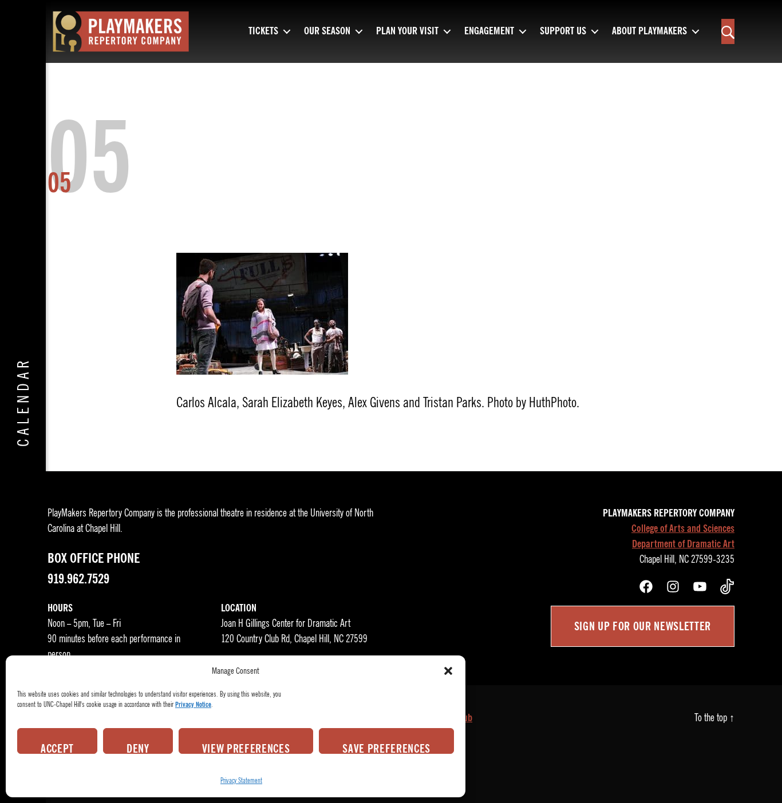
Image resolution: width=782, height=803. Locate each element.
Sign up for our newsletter (642, 626)
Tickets (263, 31)
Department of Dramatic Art (683, 544)
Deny (138, 747)
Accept (57, 747)
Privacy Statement (241, 780)
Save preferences (386, 747)
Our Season (327, 31)
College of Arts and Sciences (682, 528)
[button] (448, 671)
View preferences (246, 747)
